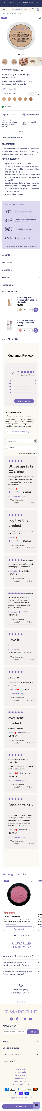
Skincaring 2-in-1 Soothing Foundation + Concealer (27, 300)
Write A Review (24, 401)
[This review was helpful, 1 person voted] (27, 700)
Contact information (21, 1081)
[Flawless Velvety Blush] (19, 895)
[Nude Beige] (20, 99)
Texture (21, 277)
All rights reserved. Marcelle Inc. (21, 1098)
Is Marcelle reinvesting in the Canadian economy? (21, 973)
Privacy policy (21, 1072)
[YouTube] (31, 1019)
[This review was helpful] (27, 843)
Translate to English (18, 496)
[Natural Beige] (25, 99)
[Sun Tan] (31, 99)
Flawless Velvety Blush (13, 917)
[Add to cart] (35, 309)
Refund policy (21, 1069)
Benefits (21, 255)
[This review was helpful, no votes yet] (27, 502)
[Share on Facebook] (8, 339)
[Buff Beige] (15, 99)
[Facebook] (11, 1019)
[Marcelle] (21, 9)
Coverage (21, 270)
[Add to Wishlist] (40, 18)
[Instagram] (24, 1019)
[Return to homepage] (21, 1011)
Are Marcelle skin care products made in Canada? (21, 964)
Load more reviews (21, 858)
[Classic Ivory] (4, 99)
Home (4, 14)
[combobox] (28, 454)
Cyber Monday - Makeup (15, 14)
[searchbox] (19, 441)
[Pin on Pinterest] (16, 339)
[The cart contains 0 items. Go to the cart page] (37, 9)
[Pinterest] (18, 1019)
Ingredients (21, 285)
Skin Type (21, 262)
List (37, 94)
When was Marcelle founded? (21, 956)
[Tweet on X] (12, 339)
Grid (31, 94)
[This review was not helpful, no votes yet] (31, 502)
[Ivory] (9, 99)
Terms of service (21, 1075)
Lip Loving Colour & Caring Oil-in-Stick (26, 321)
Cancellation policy (21, 1084)
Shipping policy (21, 1078)
